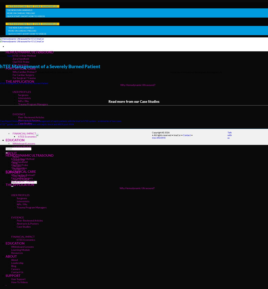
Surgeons (22, 198)
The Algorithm (19, 168)
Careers (15, 269)
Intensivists (23, 201)
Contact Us (17, 272)
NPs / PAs (22, 204)
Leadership (17, 262)
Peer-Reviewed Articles (30, 220)
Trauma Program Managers (32, 207)
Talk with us (230, 135)
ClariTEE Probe (21, 61)
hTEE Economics (27, 136)
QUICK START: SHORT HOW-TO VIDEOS (26, 16)
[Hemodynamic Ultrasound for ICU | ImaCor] (22, 40)
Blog (13, 266)
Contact (187, 135)
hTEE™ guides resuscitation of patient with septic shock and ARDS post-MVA (37, 124)
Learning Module (22, 146)
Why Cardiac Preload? (23, 175)
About (14, 259)
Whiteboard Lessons (24, 143)
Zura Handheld (21, 58)
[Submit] (7, 152)
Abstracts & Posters (28, 223)
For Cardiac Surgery (22, 178)
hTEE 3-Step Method (24, 55)
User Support (18, 279)
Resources (17, 252)
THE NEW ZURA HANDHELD (19, 10)
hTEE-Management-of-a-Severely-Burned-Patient (24, 83)
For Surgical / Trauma (22, 181)
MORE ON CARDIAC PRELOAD (21, 13)
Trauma (9, 56)
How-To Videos (19, 282)
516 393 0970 (158, 137)
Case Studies (24, 226)
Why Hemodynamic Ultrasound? (137, 188)
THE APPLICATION (20, 185)
